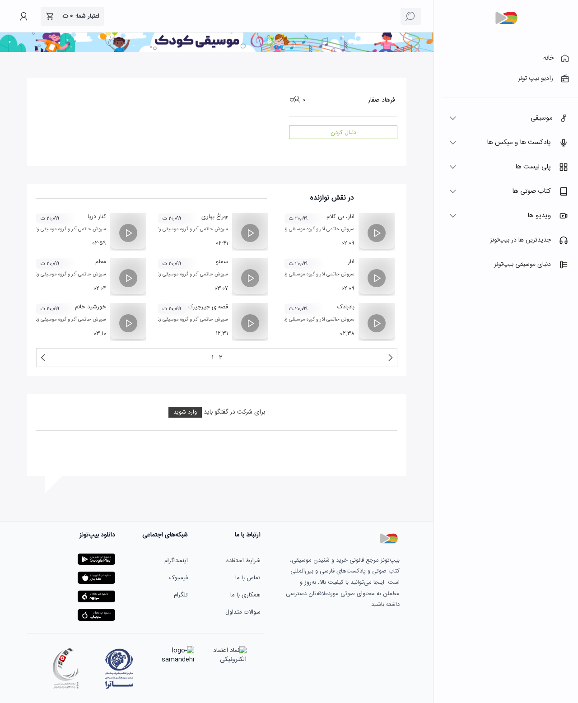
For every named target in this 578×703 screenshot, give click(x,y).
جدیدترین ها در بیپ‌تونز (520, 240)
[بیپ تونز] (506, 18)
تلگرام (181, 595)
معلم (100, 262)
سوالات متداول (243, 612)
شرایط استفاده (243, 561)
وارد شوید (185, 412)
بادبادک (345, 307)
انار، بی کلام (340, 217)
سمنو (222, 262)
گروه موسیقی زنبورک (295, 229)
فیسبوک (178, 578)
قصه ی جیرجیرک (208, 307)
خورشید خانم (90, 307)
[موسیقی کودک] (217, 50)
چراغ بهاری (214, 217)
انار (351, 262)
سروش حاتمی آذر (337, 229)
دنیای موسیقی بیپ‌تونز (522, 264)
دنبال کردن (343, 133)
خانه (548, 58)
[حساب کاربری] (23, 16)
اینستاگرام (176, 561)
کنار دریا (97, 217)
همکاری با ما (245, 595)
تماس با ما (248, 578)
